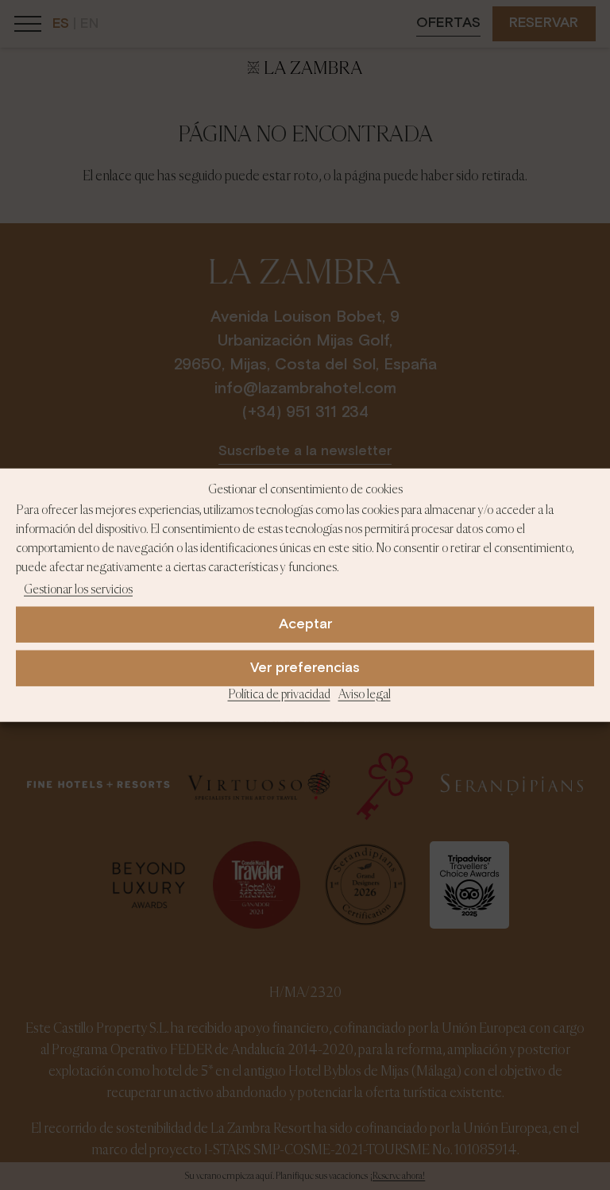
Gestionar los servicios (78, 590)
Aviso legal (364, 695)
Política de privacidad (279, 695)
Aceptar (305, 624)
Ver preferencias (305, 668)
